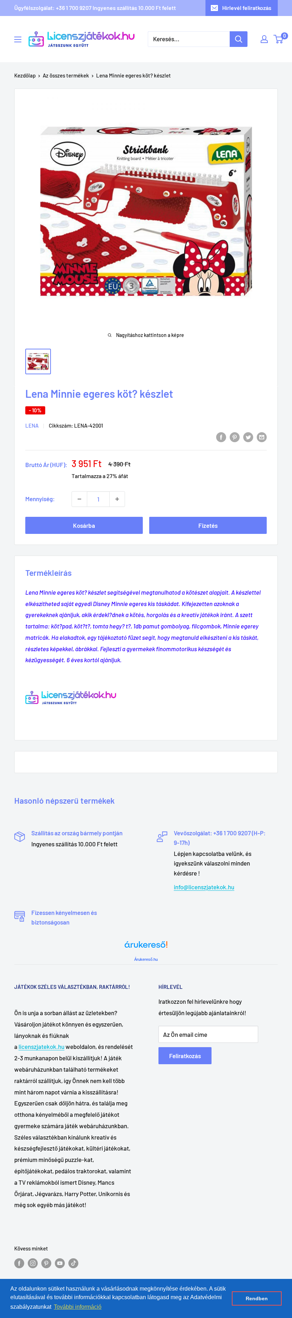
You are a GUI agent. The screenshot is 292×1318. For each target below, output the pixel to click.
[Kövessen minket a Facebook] (19, 1263)
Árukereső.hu (146, 959)
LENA (31, 425)
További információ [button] (77, 1307)
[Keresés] (238, 39)
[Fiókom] (264, 39)
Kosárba (84, 525)
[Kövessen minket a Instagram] (33, 1263)
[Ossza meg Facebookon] (221, 436)
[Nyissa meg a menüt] (17, 39)
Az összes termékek (66, 75)
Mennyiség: (40, 498)
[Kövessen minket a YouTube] (60, 1263)
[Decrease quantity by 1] (79, 499)
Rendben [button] (257, 1298)
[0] (278, 39)
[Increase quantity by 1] (117, 499)
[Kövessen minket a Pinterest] (46, 1263)
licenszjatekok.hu (41, 1046)
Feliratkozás (185, 1055)
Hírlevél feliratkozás (246, 7)
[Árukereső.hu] (146, 947)
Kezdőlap (25, 75)
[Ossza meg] (262, 436)
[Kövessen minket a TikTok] (73, 1263)
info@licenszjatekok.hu (204, 886)
